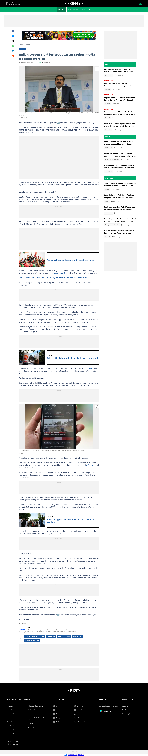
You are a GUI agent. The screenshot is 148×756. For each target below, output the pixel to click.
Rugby (107, 201)
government (59, 273)
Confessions (108, 75)
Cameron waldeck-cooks (34, 636)
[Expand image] (97, 69)
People (107, 189)
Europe (83, 10)
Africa (75, 10)
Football (107, 89)
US (89, 10)
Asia (69, 10)
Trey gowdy (51, 636)
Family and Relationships (112, 159)
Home (21, 45)
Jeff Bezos (90, 465)
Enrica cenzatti (64, 636)
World (61, 9)
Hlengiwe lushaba (32, 640)
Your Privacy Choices (76, 755)
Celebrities (108, 130)
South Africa (108, 147)
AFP (39, 62)
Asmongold (77, 636)
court (89, 368)
